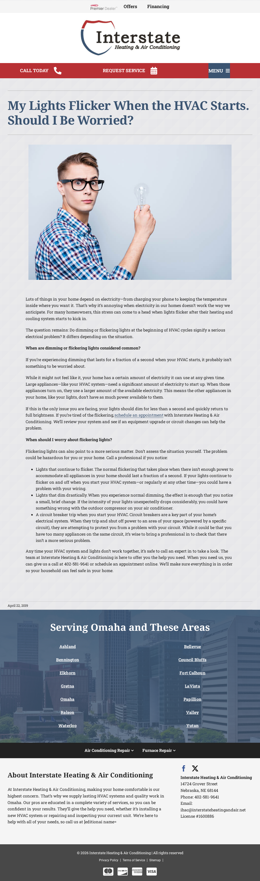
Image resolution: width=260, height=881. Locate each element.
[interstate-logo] (130, 20)
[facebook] (184, 768)
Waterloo (67, 725)
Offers (130, 6)
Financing (158, 6)
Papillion (192, 699)
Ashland (67, 646)
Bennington (67, 659)
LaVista (192, 686)
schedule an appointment (139, 415)
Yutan (192, 725)
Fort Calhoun (192, 672)
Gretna (67, 686)
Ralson (67, 712)
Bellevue (192, 646)
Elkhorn (68, 672)
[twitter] (195, 768)
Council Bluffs (192, 659)
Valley (192, 712)
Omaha (67, 699)
